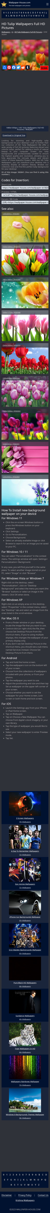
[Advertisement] (25, 99)
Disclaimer (7, 1195)
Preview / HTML (9, 191)
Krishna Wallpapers (25, 1200)
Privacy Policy (24, 1195)
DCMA (44, 68)
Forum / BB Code (10, 199)
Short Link (6, 184)
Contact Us (43, 1195)
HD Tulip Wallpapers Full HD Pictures (28, 32)
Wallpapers (6, 32)
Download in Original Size (14, 135)
